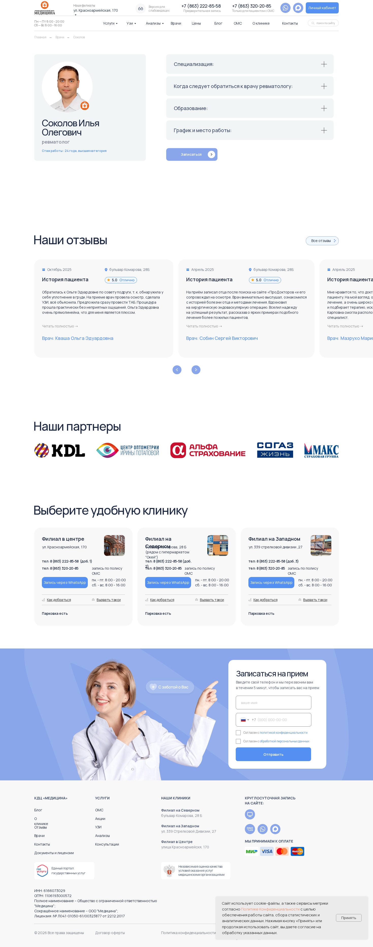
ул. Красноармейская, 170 (95, 10)
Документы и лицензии (54, 852)
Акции (100, 818)
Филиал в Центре (177, 841)
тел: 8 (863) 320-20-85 (266, 568)
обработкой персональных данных (284, 741)
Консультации (107, 844)
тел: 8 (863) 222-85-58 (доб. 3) (273, 561)
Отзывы (40, 827)
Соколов (79, 37)
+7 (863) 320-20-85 (251, 6)
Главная (40, 37)
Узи (130, 23)
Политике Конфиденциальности (270, 909)
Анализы (153, 23)
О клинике (261, 23)
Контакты (290, 23)
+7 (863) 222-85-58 (201, 6)
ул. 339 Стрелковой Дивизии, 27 (188, 831)
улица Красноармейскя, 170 (185, 847)
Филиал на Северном (180, 810)
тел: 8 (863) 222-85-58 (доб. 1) (67, 561)
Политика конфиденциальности (188, 932)
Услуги (108, 23)
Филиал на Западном (180, 825)
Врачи (176, 23)
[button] (298, 8)
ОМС (238, 23)
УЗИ (98, 827)
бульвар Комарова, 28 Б (181, 815)
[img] (250, 814)
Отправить (273, 754)
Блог (218, 23)
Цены (196, 23)
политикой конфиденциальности (284, 732)
